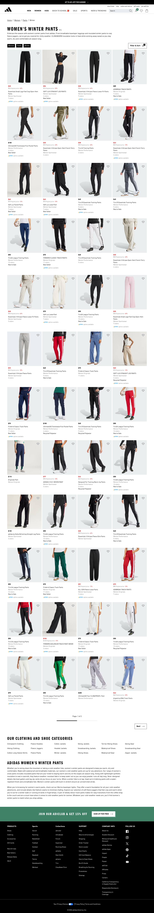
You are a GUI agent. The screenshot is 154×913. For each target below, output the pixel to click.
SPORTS (84, 11)
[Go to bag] (146, 11)
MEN (29, 11)
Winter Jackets (60, 753)
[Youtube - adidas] (136, 862)
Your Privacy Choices (61, 904)
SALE (75, 11)
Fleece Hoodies (37, 744)
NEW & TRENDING (98, 11)
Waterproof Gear (108, 753)
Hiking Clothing (13, 748)
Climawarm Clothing (15, 744)
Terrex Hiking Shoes (109, 744)
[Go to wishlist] (141, 11)
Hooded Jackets (60, 748)
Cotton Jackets (60, 744)
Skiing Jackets (83, 744)
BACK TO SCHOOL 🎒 (60, 11)
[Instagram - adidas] (136, 838)
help (117, 6)
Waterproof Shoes (108, 748)
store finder (110, 6)
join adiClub (145, 6)
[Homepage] (8, 9)
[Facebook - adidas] (136, 832)
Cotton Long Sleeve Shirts (17, 753)
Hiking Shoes (83, 753)
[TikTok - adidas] (136, 856)
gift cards (137, 6)
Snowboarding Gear (133, 748)
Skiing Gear (129, 744)
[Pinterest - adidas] (136, 850)
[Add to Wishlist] (38, 54)
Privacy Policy (79, 904)
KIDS (47, 11)
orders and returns (126, 6)
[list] (67, 46)
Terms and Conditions (92, 904)
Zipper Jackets (131, 753)
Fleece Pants (36, 753)
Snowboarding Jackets (87, 748)
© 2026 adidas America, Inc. (77, 910)
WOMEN (37, 11)
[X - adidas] (136, 844)
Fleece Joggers (37, 748)
